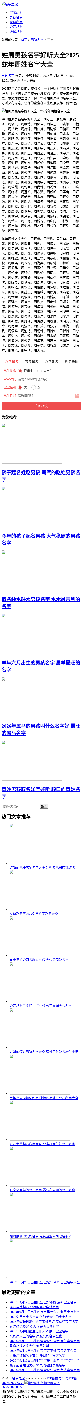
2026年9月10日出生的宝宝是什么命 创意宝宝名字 (45, 1312)
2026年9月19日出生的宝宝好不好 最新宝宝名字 (43, 1302)
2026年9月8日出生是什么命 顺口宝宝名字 (39, 1331)
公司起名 (16, 27)
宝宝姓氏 (10, 379)
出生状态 (10, 371)
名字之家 (19, 1378)
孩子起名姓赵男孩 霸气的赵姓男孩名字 (37, 1365)
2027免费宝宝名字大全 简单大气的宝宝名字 (41, 1317)
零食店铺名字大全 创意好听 (29, 1346)
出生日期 (10, 395)
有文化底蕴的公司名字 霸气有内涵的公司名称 (42, 1190)
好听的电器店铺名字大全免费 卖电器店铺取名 (42, 867)
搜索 (44, 806)
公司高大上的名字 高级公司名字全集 (36, 1336)
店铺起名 (16, 32)
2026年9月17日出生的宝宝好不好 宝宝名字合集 (43, 1350)
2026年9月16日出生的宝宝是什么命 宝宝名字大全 (45, 1360)
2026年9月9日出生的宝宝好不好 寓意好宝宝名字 (44, 1321)
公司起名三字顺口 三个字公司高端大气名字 (41, 1006)
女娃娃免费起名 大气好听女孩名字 (34, 1326)
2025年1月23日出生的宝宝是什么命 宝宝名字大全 (45, 1282)
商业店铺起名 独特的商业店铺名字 (34, 1307)
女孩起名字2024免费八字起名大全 (34, 914)
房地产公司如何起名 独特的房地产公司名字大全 (44, 1098)
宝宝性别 (10, 387)
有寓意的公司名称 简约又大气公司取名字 (39, 960)
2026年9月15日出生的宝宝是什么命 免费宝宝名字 (45, 1370)
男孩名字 (16, 17)
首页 (24, 40)
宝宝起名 (16, 12)
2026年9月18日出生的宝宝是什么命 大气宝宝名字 (45, 1341)
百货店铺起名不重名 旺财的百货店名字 (37, 1355)
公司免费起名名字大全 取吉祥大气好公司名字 (42, 1144)
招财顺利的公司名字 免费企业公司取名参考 (41, 1236)
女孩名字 (16, 22)
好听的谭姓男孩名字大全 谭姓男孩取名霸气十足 (44, 1052)
